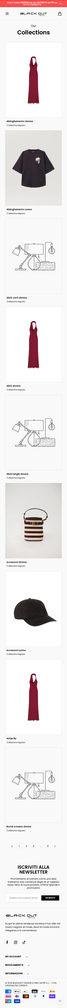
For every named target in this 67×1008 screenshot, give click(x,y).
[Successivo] (55, 846)
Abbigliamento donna (20, 121)
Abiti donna (13, 386)
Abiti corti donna (17, 298)
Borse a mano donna (19, 826)
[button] (7, 14)
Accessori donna (17, 562)
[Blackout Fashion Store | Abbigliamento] (33, 13)
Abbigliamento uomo (19, 209)
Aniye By (11, 738)
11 (47, 846)
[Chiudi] (60, 3)
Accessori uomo (16, 650)
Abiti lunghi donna (17, 474)
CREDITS (23, 985)
